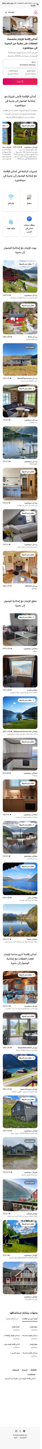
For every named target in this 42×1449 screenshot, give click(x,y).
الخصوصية (23, 1437)
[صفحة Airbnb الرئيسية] (35, 12)
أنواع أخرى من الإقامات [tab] (29, 1319)
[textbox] (29, 73)
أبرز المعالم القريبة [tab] (12, 1319)
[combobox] (20, 65)
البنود (15, 1437)
